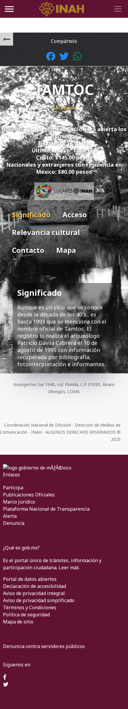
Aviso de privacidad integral (34, 593)
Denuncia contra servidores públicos (44, 646)
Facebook (64, 107)
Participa (13, 487)
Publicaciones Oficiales (29, 494)
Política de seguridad (26, 614)
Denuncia (13, 523)
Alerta (10, 516)
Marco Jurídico (19, 502)
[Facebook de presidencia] (4, 677)
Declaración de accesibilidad (34, 586)
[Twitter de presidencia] (6, 684)
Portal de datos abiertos (30, 579)
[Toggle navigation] (117, 9)
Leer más (69, 567)
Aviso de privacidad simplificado (38, 600)
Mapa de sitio (18, 621)
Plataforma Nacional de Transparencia (46, 509)
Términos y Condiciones (29, 607)
